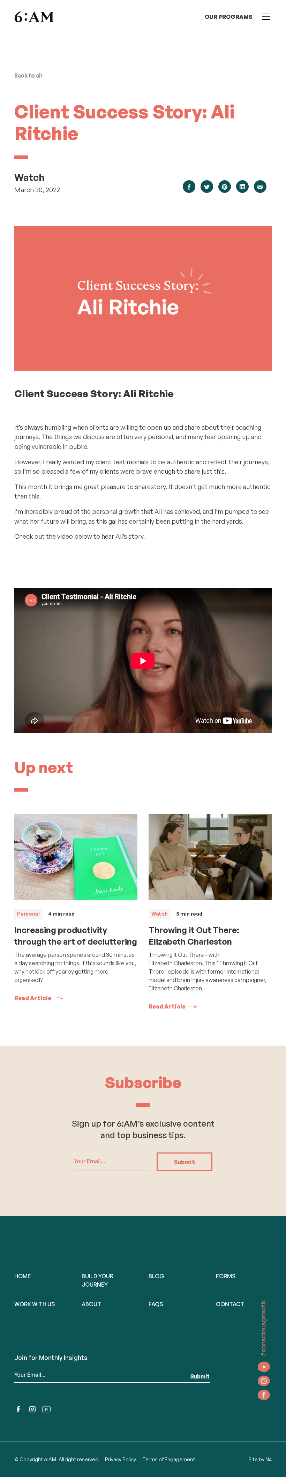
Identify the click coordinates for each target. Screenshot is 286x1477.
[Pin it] (224, 186)
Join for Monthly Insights (51, 1357)
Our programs (228, 16)
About (91, 1304)
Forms (225, 1276)
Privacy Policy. (121, 1459)
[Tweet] (207, 186)
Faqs (156, 1304)
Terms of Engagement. (169, 1459)
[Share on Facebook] (189, 186)
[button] (265, 16)
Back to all (28, 75)
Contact (230, 1304)
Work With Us (34, 1304)
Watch (29, 177)
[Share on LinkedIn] (242, 186)
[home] (33, 16)
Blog (156, 1276)
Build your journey (97, 1280)
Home (22, 1276)
